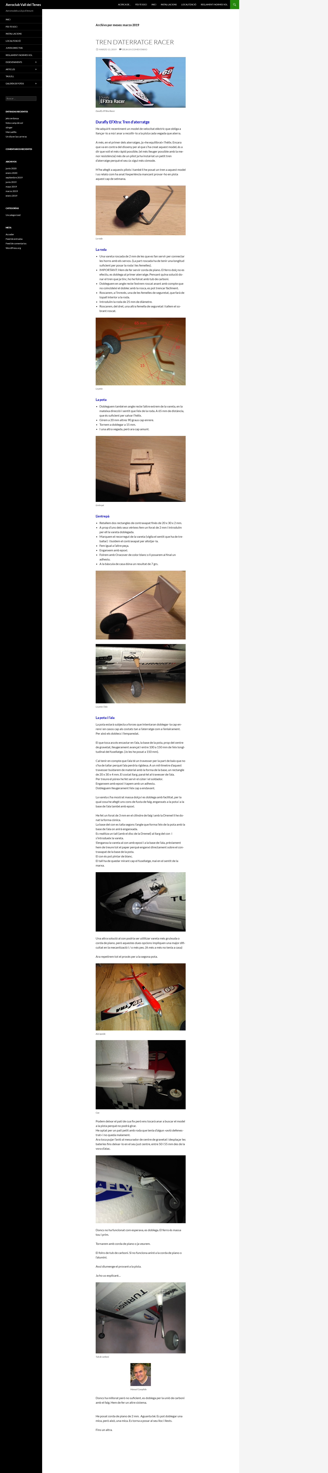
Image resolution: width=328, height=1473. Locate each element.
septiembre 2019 (14, 177)
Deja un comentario (134, 49)
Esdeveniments (14, 62)
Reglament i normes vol (214, 4)
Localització (188, 4)
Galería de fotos (15, 83)
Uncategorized (13, 215)
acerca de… (124, 4)
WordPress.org (13, 248)
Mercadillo (11, 132)
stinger (9, 127)
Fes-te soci (141, 4)
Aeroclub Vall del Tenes (23, 4)
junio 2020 (11, 168)
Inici (153, 4)
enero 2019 (11, 195)
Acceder (10, 234)
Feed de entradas (14, 238)
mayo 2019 (11, 186)
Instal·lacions (169, 4)
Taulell (10, 76)
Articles (10, 69)
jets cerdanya (12, 118)
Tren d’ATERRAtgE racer (135, 42)
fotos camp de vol (14, 122)
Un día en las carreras (16, 136)
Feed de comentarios (16, 243)
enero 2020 (11, 173)
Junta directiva (14, 48)
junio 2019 (11, 182)
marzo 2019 (12, 191)
